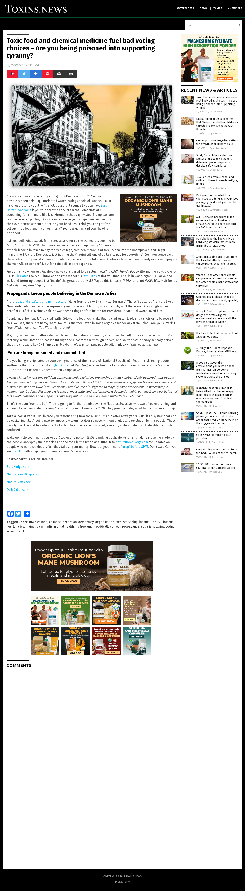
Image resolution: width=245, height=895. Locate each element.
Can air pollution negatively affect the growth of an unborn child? (217, 142)
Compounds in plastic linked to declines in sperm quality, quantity (217, 298)
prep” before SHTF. (135, 447)
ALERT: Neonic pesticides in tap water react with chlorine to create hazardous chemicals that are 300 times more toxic (216, 222)
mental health (64, 526)
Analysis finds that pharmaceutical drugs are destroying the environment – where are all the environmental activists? (217, 317)
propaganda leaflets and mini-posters (39, 301)
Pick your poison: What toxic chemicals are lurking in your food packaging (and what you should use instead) (217, 200)
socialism (147, 526)
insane (144, 522)
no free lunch (84, 526)
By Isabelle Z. (216, 170)
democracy (86, 522)
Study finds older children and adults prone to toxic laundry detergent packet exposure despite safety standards (214, 161)
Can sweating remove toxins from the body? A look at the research (216, 451)
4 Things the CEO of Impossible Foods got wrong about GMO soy (216, 349)
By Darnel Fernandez (220, 210)
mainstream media (39, 526)
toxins (217, 8)
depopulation (104, 522)
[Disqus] (92, 719)
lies (9, 526)
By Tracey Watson (218, 304)
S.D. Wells (34, 65)
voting (170, 526)
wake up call (15, 531)
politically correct (108, 526)
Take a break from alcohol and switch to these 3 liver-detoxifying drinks (217, 180)
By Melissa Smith (218, 148)
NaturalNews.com (19, 482)
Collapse (55, 522)
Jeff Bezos (90, 276)
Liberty (155, 522)
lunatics (18, 526)
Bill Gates (21, 276)
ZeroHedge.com (18, 467)
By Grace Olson (216, 442)
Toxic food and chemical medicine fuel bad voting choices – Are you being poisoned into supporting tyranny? (216, 102)
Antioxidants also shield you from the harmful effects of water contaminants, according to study (216, 260)
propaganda (131, 526)
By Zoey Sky (215, 341)
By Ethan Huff (216, 133)
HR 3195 (17, 451)
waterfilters (185, 8)
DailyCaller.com (17, 490)
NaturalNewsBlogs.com (131, 442)
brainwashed (38, 522)
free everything (127, 522)
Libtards (167, 522)
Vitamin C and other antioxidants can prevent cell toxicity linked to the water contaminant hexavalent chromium (217, 280)
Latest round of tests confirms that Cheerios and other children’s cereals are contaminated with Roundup (217, 124)
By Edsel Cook (216, 231)
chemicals (235, 8)
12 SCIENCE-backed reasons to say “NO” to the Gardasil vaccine (216, 466)
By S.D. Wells (216, 112)
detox (203, 8)
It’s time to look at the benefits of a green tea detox (217, 335)
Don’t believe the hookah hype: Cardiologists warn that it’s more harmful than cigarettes (216, 242)
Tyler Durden (61, 365)
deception (69, 522)
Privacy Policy (122, 881)
